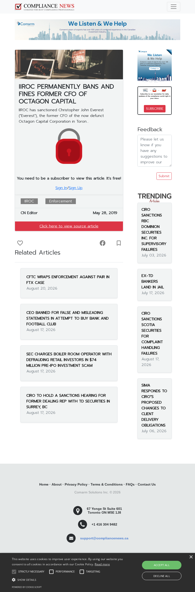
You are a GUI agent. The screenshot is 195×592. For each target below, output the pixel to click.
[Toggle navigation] (173, 6)
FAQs (130, 484)
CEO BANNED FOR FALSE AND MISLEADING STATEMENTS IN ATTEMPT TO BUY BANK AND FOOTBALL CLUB (67, 318)
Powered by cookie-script (27, 587)
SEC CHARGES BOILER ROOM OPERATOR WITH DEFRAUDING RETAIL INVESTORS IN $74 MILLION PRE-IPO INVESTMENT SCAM (69, 359)
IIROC (29, 201)
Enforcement (60, 201)
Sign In (61, 188)
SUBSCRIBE (154, 108)
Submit (164, 176)
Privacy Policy (76, 484)
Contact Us (147, 484)
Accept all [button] (162, 565)
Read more (102, 564)
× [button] (191, 557)
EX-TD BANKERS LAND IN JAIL (152, 281)
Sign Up (76, 188)
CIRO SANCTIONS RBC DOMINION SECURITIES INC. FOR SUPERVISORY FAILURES (153, 229)
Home (44, 484)
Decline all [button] (161, 576)
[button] (67, 579)
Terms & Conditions (107, 484)
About (57, 484)
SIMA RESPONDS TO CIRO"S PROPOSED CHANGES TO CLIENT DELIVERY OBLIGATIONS (154, 405)
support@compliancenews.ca (104, 538)
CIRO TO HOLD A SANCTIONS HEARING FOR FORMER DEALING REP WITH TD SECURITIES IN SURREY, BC (68, 401)
